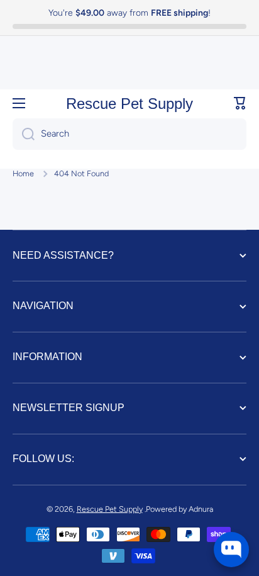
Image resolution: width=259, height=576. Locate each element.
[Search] (24, 134)
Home (23, 173)
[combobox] (129, 134)
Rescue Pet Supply (110, 509)
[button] (240, 103)
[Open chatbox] (231, 549)
